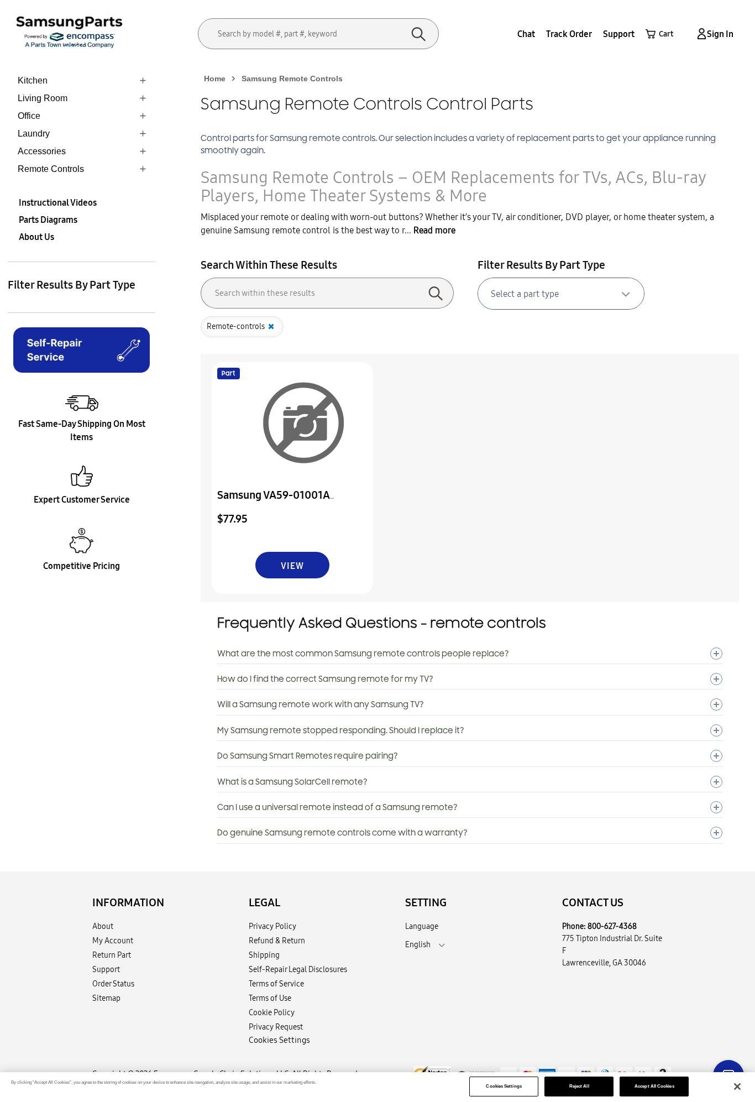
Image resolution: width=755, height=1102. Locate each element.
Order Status (113, 983)
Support (619, 34)
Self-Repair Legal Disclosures (298, 969)
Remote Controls (51, 169)
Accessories (42, 151)
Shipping (264, 954)
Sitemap (106, 998)
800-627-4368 (612, 926)
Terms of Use (270, 998)
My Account (112, 940)
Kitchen (33, 80)
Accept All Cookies (654, 1086)
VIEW (292, 566)
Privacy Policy (272, 926)
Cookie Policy (272, 1012)
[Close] (737, 1086)
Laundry (34, 133)
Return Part (111, 954)
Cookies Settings (503, 1086)
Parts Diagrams (48, 219)
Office (29, 116)
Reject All (579, 1086)
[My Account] (700, 34)
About (102, 926)
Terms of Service (276, 983)
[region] (377, 1087)
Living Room (42, 98)
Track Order (569, 34)
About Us (36, 237)
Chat (526, 34)
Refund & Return (277, 940)
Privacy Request (276, 1026)
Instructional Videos (58, 202)
